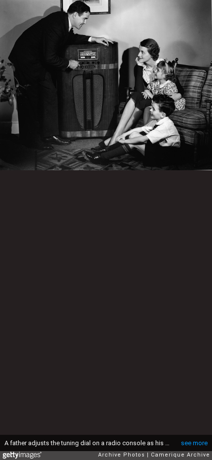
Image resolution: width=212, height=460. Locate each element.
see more (194, 443)
